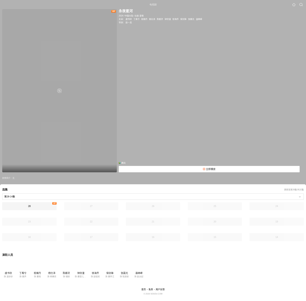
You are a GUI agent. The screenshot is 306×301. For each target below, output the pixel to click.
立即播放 (210, 169)
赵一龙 (129, 22)
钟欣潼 (168, 19)
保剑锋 (183, 19)
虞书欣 (129, 19)
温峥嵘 (199, 19)
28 (29, 206)
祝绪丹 (144, 19)
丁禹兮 (136, 19)
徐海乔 (175, 19)
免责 (151, 289)
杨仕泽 (152, 19)
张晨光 (191, 19)
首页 (143, 289)
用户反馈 (160, 289)
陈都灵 (160, 19)
